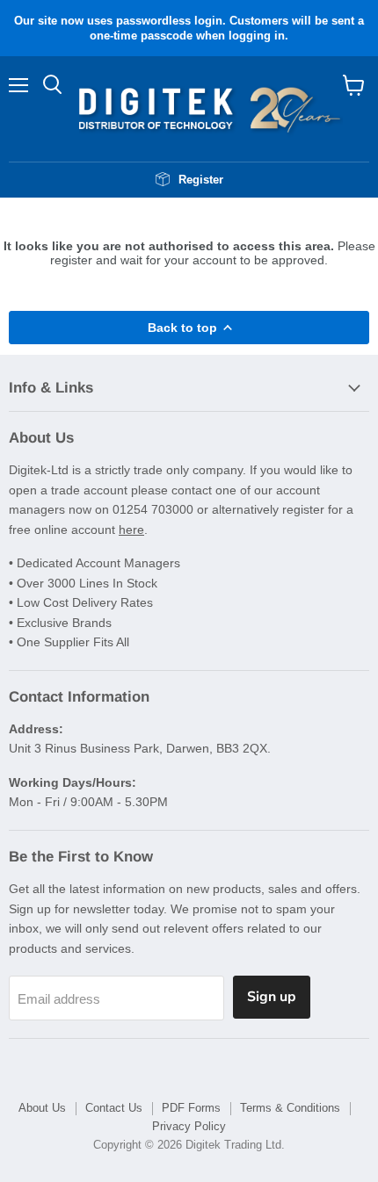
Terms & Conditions (290, 1107)
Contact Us (113, 1107)
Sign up (271, 996)
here (131, 530)
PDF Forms (191, 1107)
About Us (42, 1107)
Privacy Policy (189, 1126)
